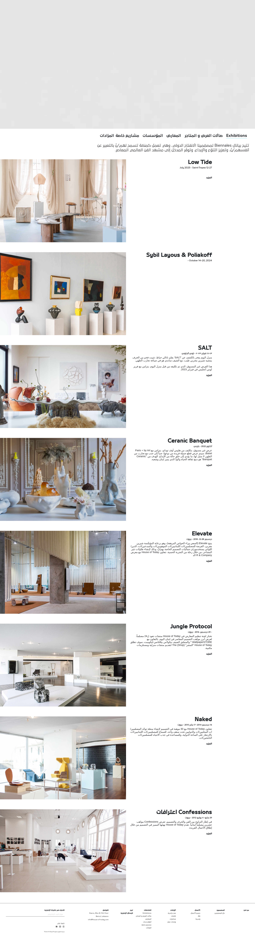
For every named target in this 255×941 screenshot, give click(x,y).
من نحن (246, 910)
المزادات (107, 135)
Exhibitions (236, 135)
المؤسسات (153, 135)
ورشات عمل (171, 922)
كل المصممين (220, 913)
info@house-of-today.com (98, 919)
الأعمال (197, 910)
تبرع (131, 910)
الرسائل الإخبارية (127, 913)
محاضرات (173, 919)
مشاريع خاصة (127, 135)
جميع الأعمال (195, 913)
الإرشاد (173, 910)
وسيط (198, 919)
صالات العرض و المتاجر (204, 135)
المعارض (173, 135)
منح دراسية (172, 913)
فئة (199, 916)
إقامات (173, 916)
